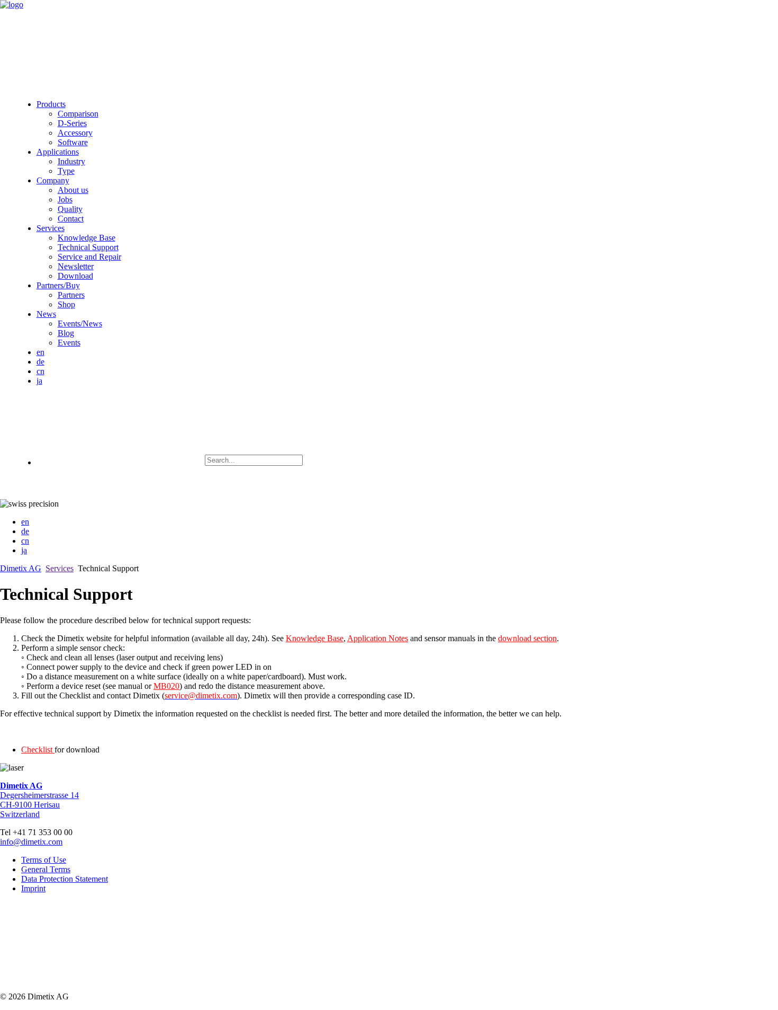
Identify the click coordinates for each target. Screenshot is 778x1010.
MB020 (166, 685)
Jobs (65, 199)
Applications (58, 151)
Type (66, 170)
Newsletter (76, 266)
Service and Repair (89, 256)
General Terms (45, 869)
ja (39, 380)
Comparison (78, 113)
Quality (70, 209)
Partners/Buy (58, 285)
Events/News (80, 323)
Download (75, 275)
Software (73, 142)
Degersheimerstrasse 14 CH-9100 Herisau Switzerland (39, 800)
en (40, 352)
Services (51, 228)
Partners (71, 294)
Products (51, 104)
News (46, 313)
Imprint (33, 888)
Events (69, 342)
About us (73, 189)
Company (53, 180)
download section (527, 638)
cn (40, 371)
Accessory (75, 132)
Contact (71, 218)
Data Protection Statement (64, 878)
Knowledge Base (86, 237)
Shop (66, 304)
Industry (71, 161)
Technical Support (88, 247)
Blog (66, 333)
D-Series (72, 123)
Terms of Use (43, 859)
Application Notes (377, 638)
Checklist (38, 749)
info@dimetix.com (31, 841)
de (40, 361)
